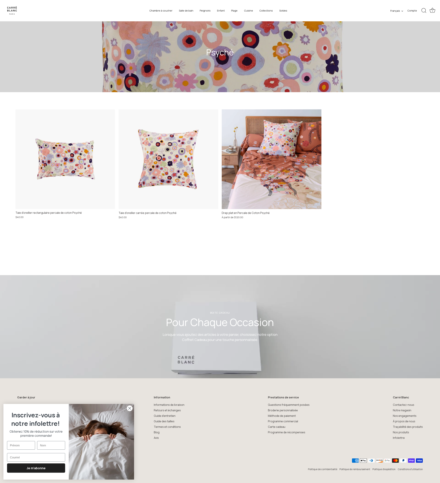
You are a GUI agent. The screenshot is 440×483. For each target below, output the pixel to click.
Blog (157, 432)
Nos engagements (404, 416)
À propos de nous (404, 421)
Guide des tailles (164, 421)
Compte (412, 10)
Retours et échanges (167, 410)
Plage (234, 10)
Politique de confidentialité (322, 469)
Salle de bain (186, 10)
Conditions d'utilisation (410, 469)
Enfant (221, 10)
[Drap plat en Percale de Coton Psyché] (271, 159)
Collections (266, 10)
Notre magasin (402, 410)
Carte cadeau (276, 427)
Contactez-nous (403, 405)
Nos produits (401, 432)
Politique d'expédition (383, 469)
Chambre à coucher (160, 10)
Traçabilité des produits (408, 427)
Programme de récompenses (286, 432)
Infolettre (399, 438)
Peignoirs (205, 10)
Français (395, 10)
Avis (156, 438)
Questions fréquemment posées (289, 405)
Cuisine (248, 10)
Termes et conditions (167, 427)
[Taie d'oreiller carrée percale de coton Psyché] (168, 159)
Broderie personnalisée (283, 410)
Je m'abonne (36, 468)
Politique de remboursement (354, 469)
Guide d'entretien (164, 416)
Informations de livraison (169, 405)
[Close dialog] (130, 408)
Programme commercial (283, 421)
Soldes (283, 10)
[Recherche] (424, 10)
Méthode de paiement (282, 416)
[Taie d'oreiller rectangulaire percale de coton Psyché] (65, 159)
